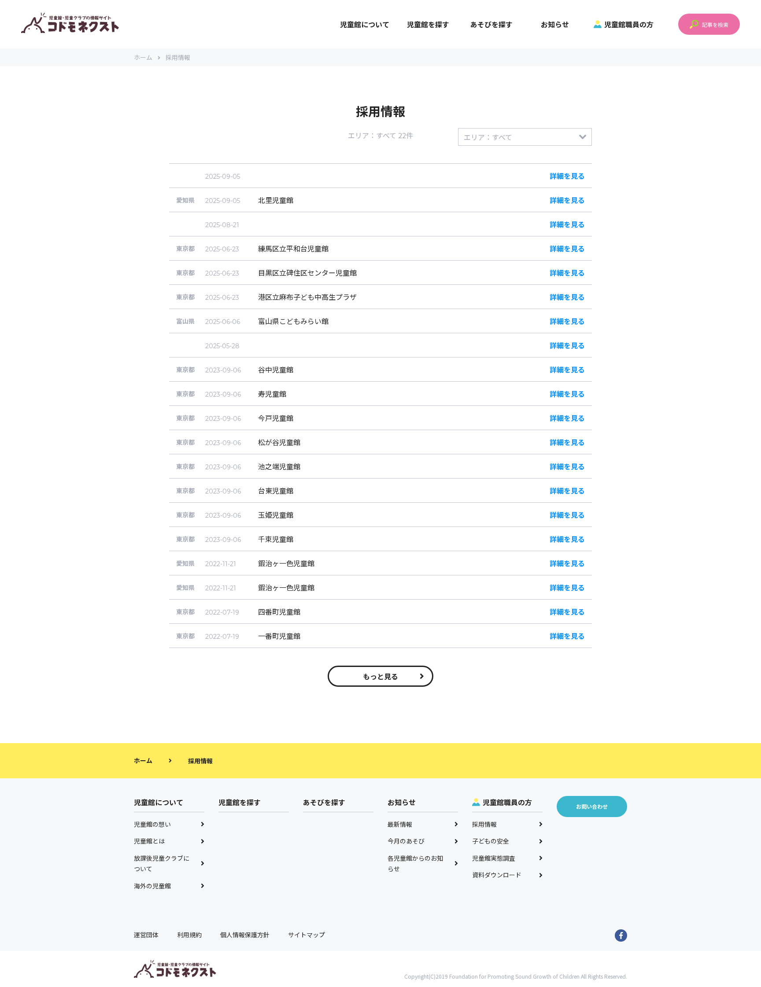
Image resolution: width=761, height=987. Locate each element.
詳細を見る (567, 175)
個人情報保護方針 (245, 934)
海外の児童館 (152, 885)
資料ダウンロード (496, 874)
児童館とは (149, 840)
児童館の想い (152, 824)
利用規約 (189, 934)
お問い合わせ (592, 806)
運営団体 (146, 934)
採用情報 (484, 824)
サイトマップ (306, 934)
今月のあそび (406, 840)
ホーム (143, 57)
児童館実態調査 (493, 858)
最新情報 (400, 824)
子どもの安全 (490, 840)
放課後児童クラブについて (161, 863)
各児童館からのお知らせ (415, 863)
